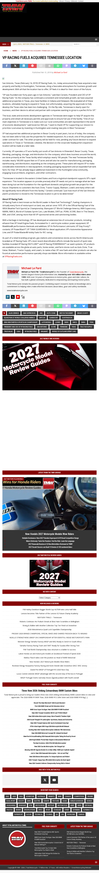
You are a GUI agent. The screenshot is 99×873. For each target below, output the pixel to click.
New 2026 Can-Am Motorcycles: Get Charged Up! (49, 746)
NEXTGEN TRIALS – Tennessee (49, 617)
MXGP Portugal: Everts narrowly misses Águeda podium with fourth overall (49, 678)
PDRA (91, 322)
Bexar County (82, 313)
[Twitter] (13, 297)
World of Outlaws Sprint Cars (64, 331)
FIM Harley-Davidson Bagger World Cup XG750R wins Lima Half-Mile (49, 609)
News (66, 322)
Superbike (76, 810)
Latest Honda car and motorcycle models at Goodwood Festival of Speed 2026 (49, 654)
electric (37, 801)
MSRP (72, 805)
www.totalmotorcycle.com (17, 290)
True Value (8, 331)
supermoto (87, 810)
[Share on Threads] (92, 66)
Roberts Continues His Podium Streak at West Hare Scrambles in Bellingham (49, 621)
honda (89, 801)
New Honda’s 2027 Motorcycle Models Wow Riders (49, 534)
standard (57, 810)
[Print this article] (49, 66)
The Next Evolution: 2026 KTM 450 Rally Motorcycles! (49, 743)
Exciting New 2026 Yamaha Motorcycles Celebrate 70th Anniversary (49, 730)
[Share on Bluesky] (83, 66)
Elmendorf (54, 318)
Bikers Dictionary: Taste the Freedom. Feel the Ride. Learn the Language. (50, 541)
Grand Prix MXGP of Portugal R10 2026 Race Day (49, 670)
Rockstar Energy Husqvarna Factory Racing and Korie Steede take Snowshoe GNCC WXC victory (49, 666)
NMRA (83, 322)
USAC (19, 331)
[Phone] (23, 297)
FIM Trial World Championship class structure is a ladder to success (49, 649)
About (61, 1)
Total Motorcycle (76, 272)
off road (88, 805)
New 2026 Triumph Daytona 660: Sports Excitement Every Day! (50, 723)
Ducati (21, 801)
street (67, 810)
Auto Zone (51, 313)
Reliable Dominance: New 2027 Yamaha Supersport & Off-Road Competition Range (50, 538)
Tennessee (63, 327)
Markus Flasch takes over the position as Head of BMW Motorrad (49, 657)
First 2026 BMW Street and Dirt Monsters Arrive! (49, 706)
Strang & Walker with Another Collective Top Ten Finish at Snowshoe (50, 625)
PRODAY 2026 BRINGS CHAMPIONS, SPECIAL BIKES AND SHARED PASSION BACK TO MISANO (49, 633)
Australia (41, 796)
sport (48, 810)
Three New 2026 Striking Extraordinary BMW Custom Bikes (49, 690)
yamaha (81, 814)
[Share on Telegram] (75, 66)
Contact (80, 1)
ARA (41, 313)
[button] (95, 39)
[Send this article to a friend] (41, 66)
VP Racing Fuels (31, 331)
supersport (18, 814)
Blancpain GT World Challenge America (19, 318)
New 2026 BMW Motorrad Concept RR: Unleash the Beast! (49, 733)
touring (49, 814)
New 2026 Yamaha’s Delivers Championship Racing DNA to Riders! (49, 763)
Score (53, 327)
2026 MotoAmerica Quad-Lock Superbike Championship (49, 629)
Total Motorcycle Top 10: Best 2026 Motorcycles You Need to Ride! (45, 849)
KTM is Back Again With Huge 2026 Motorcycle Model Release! (49, 726)
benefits (51, 796)
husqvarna (11, 805)
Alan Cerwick (14, 313)
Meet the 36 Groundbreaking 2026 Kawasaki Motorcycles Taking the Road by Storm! (50, 736)
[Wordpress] (8, 297)
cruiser (90, 796)
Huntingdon (67, 318)
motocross (39, 805)
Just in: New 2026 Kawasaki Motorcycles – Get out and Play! (49, 753)
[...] (86, 697)
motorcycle (62, 805)
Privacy (67, 1)
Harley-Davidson (76, 801)
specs (40, 810)
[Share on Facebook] (6, 66)
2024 (21, 796)
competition (79, 796)
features (56, 801)
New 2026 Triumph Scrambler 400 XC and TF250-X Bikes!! (49, 713)
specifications (29, 810)
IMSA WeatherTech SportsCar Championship (20, 322)
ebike (29, 801)
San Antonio (42, 327)
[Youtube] (18, 297)
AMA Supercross (29, 313)
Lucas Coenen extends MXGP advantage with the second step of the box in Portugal (50, 674)
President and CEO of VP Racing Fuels (18, 327)
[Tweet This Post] (15, 66)
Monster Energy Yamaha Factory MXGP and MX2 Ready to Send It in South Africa (49, 641)
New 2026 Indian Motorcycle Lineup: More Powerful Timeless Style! (49, 716)
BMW (59, 796)
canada (68, 796)
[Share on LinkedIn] (24, 66)
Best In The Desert (66, 313)
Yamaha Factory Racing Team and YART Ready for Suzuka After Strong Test (49, 645)
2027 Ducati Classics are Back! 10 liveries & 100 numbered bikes (50, 547)
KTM (30, 805)
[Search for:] (84, 44)
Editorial (74, 1)
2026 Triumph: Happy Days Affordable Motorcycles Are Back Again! (49, 760)
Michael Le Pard (60, 72)
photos (10, 810)
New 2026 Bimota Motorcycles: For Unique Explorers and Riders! (49, 756)
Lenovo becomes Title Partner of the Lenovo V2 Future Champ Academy (49, 613)
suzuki (28, 814)
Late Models (46, 322)
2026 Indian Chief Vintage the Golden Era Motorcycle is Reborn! (47, 854)
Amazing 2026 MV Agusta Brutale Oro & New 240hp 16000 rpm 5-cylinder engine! (49, 750)
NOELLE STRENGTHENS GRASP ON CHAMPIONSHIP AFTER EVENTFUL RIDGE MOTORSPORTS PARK (50, 637)
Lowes (57, 322)
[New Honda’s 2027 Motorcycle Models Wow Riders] (49, 528)
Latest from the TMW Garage (49, 473)
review (18, 810)
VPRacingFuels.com (13, 256)
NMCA (75, 322)
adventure (30, 796)
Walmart (44, 331)
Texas (74, 327)
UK (57, 814)
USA (62, 814)
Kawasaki (22, 805)
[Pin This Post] (32, 66)
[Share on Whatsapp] (58, 66)
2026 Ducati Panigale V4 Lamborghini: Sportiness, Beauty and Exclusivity (49, 720)
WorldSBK (71, 814)
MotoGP (51, 805)
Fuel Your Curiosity (49, 684)
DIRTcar (42, 318)
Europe (46, 801)
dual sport (10, 801)
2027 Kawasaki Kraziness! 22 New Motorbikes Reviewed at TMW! (50, 544)
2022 (7, 796)
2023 (14, 796)
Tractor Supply (86, 327)
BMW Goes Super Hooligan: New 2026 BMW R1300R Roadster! (49, 709)
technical (38, 814)
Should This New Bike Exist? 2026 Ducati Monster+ (49, 703)
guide (65, 801)
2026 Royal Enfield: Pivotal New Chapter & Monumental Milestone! (49, 740)
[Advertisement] (62, 19)
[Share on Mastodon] (66, 66)
